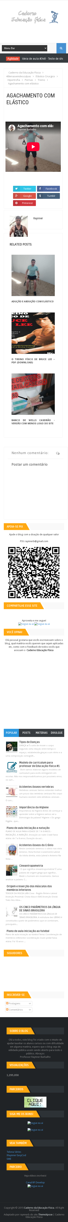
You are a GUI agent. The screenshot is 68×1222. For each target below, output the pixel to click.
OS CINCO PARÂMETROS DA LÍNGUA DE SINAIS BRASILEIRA (39, 909)
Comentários (15, 1009)
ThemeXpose (45, 1214)
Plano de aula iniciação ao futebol (28, 931)
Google (27, 195)
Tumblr (51, 195)
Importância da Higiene (34, 807)
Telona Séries (14, 1151)
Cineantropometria (31, 865)
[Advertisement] (37, 31)
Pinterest (27, 203)
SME (9, 1158)
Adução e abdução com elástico (33, 301)
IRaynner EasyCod (16, 1155)
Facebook (51, 188)
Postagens (14, 1003)
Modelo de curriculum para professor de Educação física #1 (39, 764)
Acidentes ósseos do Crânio (36, 845)
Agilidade (10, 58)
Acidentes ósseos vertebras (36, 786)
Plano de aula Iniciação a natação (28, 828)
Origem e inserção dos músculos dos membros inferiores (29, 888)
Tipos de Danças (29, 742)
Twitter (27, 188)
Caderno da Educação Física (39, 1207)
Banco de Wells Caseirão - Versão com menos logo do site (33, 422)
